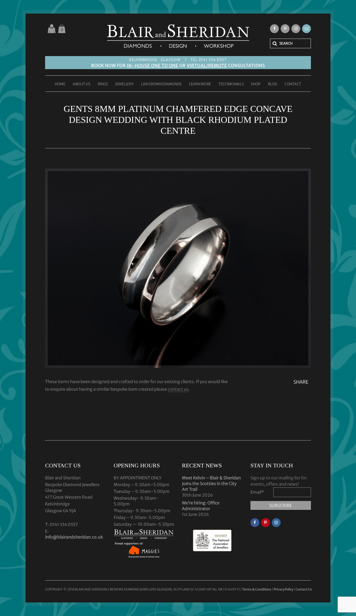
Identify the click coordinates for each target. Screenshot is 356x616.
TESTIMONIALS (231, 84)
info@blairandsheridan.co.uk (74, 537)
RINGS (103, 84)
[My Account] (52, 28)
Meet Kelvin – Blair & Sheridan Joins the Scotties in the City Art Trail (211, 483)
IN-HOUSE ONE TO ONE (152, 65)
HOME (60, 84)
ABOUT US (81, 84)
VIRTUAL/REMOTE (207, 65)
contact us (178, 389)
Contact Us (304, 589)
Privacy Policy (283, 589)
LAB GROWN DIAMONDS (161, 84)
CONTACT (293, 84)
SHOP (256, 84)
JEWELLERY (124, 84)
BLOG (272, 84)
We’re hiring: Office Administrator (200, 505)
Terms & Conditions (257, 589)
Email (257, 492)
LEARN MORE (200, 84)
